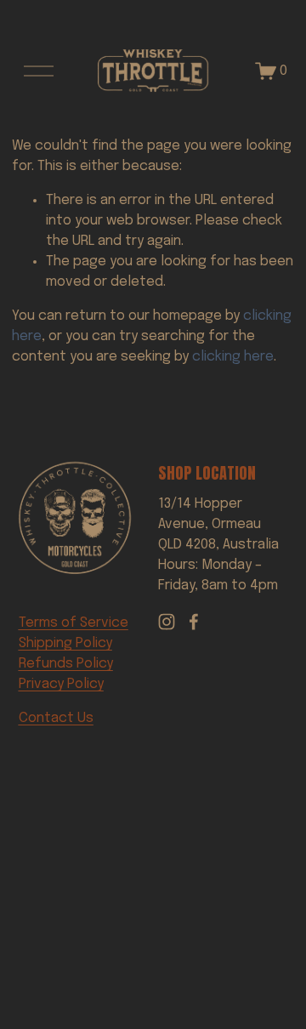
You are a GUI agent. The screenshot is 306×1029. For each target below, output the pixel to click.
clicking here (233, 357)
